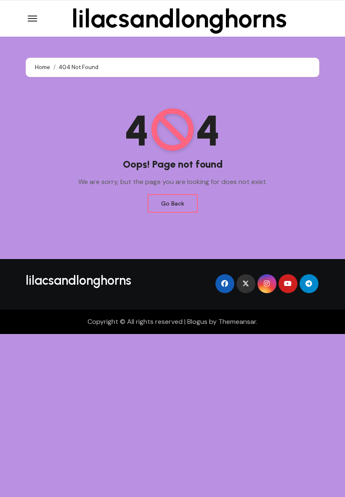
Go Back (172, 203)
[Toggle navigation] (32, 18)
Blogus (197, 321)
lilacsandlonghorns (179, 18)
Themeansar (237, 321)
